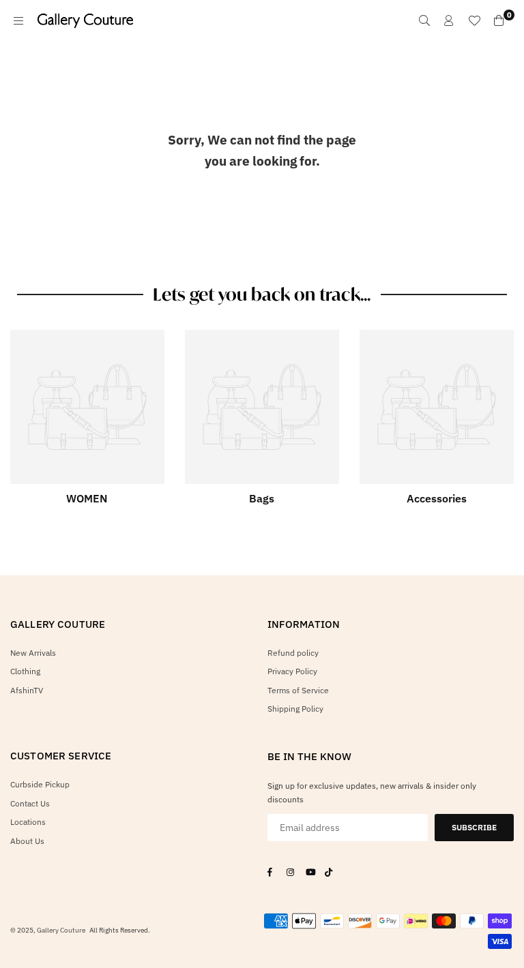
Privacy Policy (292, 671)
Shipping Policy (295, 709)
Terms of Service (298, 690)
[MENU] (18, 20)
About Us (27, 841)
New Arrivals (33, 653)
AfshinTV (26, 690)
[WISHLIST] (474, 20)
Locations (28, 822)
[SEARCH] (424, 20)
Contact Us (30, 803)
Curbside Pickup (40, 784)
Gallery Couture (61, 930)
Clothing (25, 671)
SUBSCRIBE (474, 827)
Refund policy (293, 653)
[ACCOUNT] (449, 20)
